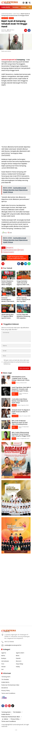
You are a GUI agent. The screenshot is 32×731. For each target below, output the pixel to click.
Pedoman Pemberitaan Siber (10, 685)
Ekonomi (18, 661)
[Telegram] (25, 263)
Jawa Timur (16, 14)
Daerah (18, 658)
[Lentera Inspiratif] (9, 2)
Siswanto (3, 29)
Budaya (3, 658)
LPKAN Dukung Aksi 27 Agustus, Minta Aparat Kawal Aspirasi (7, 316)
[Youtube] (9, 705)
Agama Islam (20, 653)
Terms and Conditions (8, 693)
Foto (2, 664)
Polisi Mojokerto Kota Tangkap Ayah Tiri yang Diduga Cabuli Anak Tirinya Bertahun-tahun (20, 379)
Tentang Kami (5, 677)
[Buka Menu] (26, 3)
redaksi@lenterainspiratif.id (12, 645)
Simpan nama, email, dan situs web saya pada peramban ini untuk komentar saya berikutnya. (16, 362)
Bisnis (17, 655)
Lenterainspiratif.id (8, 60)
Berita (19, 277)
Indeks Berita (5, 682)
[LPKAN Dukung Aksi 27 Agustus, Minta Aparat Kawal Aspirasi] (8, 308)
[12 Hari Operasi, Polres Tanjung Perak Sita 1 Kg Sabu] (24, 291)
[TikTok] (12, 705)
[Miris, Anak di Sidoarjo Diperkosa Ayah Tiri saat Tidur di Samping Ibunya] (5, 424)
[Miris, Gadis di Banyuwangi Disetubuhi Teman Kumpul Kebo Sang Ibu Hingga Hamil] (5, 435)
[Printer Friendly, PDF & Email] (6, 232)
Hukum (14, 438)
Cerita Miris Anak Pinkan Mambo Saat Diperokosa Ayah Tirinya (20, 400)
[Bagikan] (29, 30)
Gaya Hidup (19, 664)
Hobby (18, 667)
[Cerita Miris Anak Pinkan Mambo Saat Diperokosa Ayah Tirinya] (5, 402)
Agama (4, 277)
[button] (23, 3)
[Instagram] (6, 705)
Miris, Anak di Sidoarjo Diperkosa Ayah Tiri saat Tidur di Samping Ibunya (20, 422)
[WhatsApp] (29, 263)
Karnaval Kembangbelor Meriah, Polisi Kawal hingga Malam (7, 299)
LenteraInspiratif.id (6, 14)
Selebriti (14, 405)
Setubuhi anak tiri (9, 252)
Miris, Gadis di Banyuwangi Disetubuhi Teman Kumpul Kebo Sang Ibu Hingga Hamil (21, 434)
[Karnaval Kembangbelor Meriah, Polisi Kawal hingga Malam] (8, 291)
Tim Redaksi (5, 679)
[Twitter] (22, 263)
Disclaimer (4, 688)
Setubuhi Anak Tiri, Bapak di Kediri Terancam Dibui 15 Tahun (21, 411)
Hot (2, 669)
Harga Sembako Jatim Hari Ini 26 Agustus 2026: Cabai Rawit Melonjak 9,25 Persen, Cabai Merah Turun (23, 283)
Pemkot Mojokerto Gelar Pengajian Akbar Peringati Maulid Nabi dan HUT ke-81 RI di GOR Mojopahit (8, 283)
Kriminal (11, 18)
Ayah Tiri (10, 248)
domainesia (5, 661)
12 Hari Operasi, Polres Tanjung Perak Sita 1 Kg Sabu (23, 299)
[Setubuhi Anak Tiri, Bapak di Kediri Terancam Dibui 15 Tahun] (5, 413)
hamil (21, 250)
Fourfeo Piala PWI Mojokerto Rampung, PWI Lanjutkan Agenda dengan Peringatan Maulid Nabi (23, 316)
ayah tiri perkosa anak (10, 250)
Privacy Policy (5, 690)
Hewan (3, 667)
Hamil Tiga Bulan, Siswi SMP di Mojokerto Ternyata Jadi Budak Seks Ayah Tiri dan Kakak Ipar (21, 390)
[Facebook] (18, 263)
